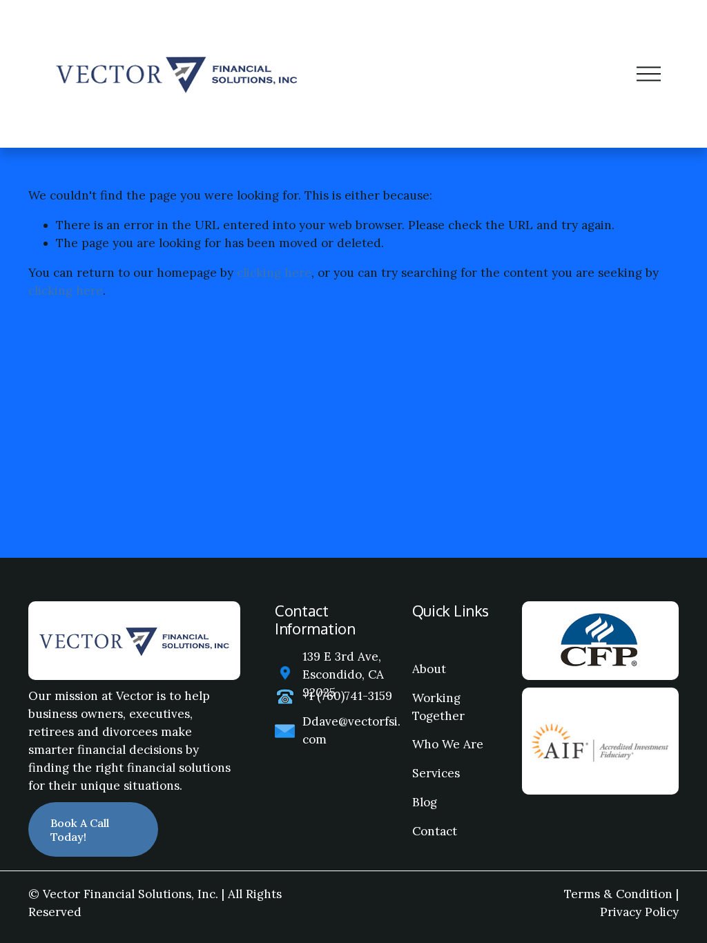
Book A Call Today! (79, 830)
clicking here (274, 272)
